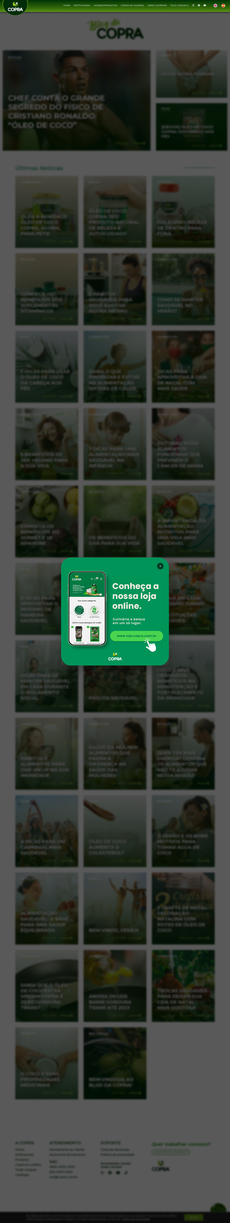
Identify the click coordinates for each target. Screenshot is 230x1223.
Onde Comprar (157, 5)
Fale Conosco (180, 5)
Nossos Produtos (105, 5)
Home (66, 5)
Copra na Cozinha (132, 5)
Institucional (82, 5)
